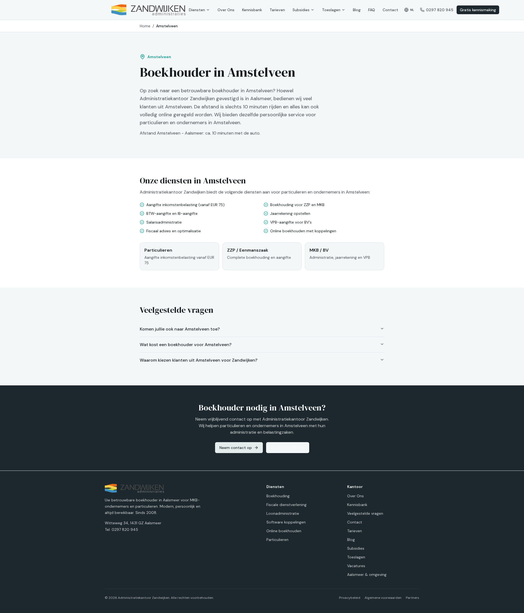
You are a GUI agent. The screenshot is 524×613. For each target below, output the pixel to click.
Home (145, 25)
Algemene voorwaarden (383, 598)
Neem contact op (235, 447)
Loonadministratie (282, 513)
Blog (357, 9)
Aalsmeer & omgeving (366, 574)
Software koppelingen (286, 522)
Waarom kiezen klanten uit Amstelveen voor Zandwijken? (198, 360)
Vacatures (356, 565)
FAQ (371, 9)
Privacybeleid (349, 598)
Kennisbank (252, 9)
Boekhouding (278, 495)
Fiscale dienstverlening (286, 504)
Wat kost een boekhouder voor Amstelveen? (185, 344)
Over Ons (226, 9)
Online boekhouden (283, 530)
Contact (390, 9)
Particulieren (277, 539)
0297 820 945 (291, 447)
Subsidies (301, 9)
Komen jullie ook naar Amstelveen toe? (180, 329)
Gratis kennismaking (478, 9)
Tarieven (277, 9)
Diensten (197, 9)
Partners (412, 598)
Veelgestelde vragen (365, 513)
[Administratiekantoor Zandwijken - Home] (148, 9)
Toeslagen (331, 9)
